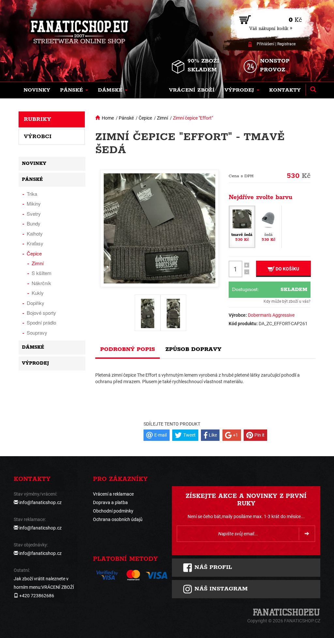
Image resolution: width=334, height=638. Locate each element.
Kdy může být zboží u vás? (287, 301)
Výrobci (38, 136)
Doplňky (35, 302)
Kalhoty (35, 233)
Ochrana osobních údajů (118, 519)
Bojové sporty (41, 312)
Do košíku (287, 268)
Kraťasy (35, 243)
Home (108, 118)
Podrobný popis (127, 349)
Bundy (33, 223)
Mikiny (34, 203)
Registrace (286, 44)
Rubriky (37, 119)
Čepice (145, 118)
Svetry (34, 213)
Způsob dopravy (193, 349)
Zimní (162, 118)
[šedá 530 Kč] (268, 226)
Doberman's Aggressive (271, 315)
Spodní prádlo (41, 322)
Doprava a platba (110, 502)
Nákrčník (41, 283)
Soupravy (37, 332)
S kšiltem (42, 272)
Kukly (38, 292)
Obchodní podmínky (113, 511)
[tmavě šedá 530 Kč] (242, 226)
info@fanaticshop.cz (40, 502)
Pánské (126, 118)
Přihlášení (265, 44)
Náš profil (212, 567)
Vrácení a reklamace (113, 494)
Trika (32, 193)
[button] (74, 90)
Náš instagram (220, 588)
